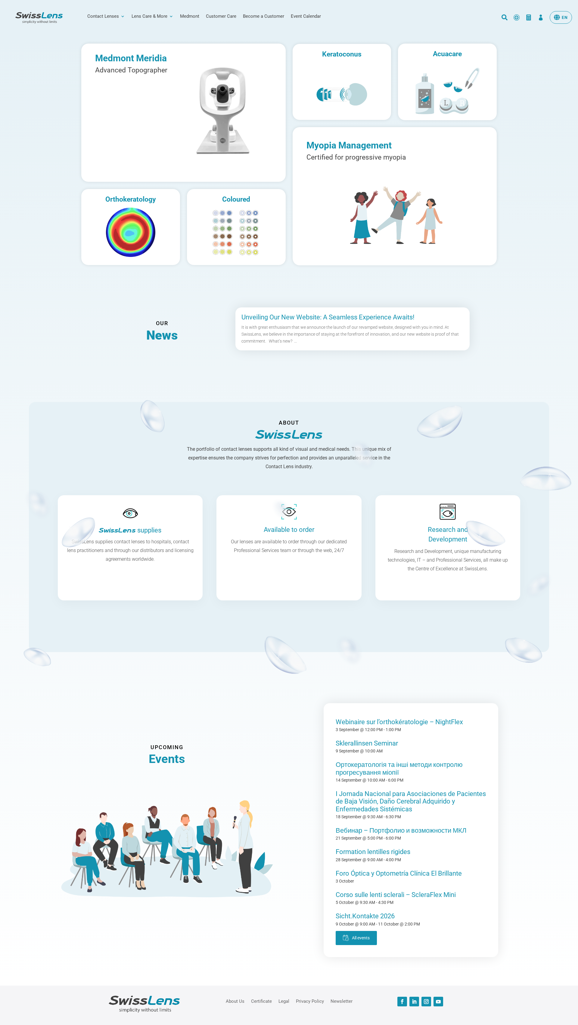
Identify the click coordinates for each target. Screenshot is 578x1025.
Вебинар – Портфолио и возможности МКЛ (401, 830)
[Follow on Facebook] (402, 1001)
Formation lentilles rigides (373, 852)
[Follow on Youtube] (438, 1001)
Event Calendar (306, 16)
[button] (561, 17)
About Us (235, 1001)
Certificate (261, 1001)
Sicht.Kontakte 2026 (365, 916)
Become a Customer (263, 16)
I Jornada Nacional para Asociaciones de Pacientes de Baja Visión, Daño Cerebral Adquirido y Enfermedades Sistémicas (411, 801)
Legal (283, 1001)
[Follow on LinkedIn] (414, 1001)
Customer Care (221, 16)
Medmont (189, 16)
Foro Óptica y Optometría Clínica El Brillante (399, 873)
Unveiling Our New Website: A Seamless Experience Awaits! (328, 317)
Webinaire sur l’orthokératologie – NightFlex (399, 722)
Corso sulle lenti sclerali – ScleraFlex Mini (396, 894)
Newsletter (342, 1001)
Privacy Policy (310, 1001)
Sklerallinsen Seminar (367, 743)
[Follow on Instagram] (426, 1001)
